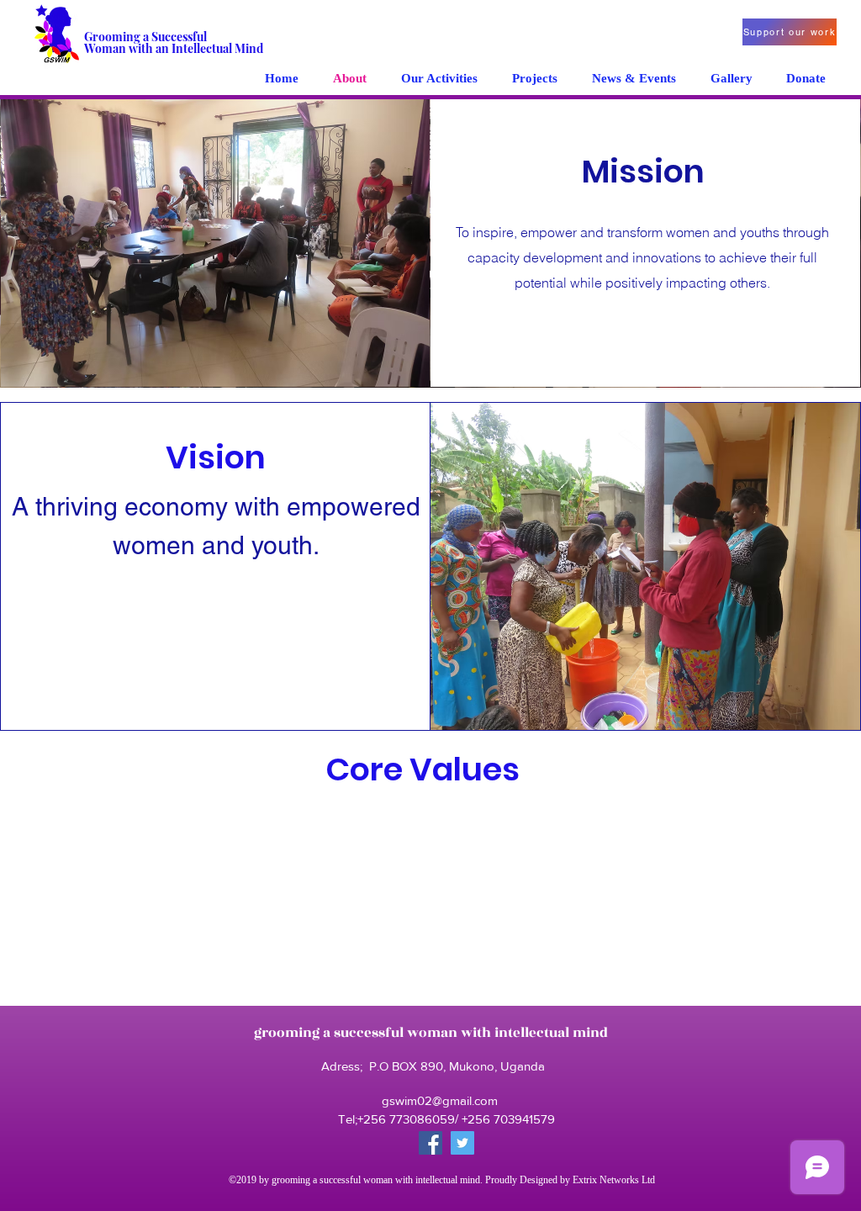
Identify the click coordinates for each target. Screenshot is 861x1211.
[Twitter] (462, 1143)
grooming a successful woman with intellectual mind (431, 1033)
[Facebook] (430, 1143)
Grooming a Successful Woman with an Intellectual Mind (173, 42)
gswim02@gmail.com (440, 1100)
